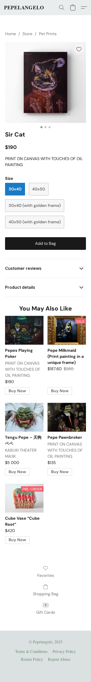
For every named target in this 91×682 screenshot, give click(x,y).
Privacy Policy (64, 651)
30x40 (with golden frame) (35, 205)
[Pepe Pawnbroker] (67, 417)
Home (10, 33)
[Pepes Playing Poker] (24, 330)
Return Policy (32, 659)
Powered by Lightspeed (45, 668)
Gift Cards (45, 612)
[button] (24, 7)
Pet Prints (48, 33)
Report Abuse (59, 659)
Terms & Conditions (31, 651)
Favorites (45, 575)
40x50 (38, 189)
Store (27, 33)
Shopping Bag (45, 594)
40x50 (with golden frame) (35, 222)
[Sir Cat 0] (45, 82)
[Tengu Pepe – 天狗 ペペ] (24, 417)
